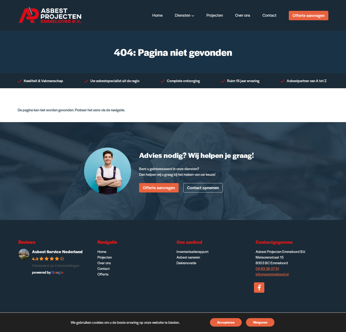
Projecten (104, 257)
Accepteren (226, 322)
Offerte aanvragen (309, 15)
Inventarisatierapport (193, 251)
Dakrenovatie (186, 262)
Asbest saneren (188, 257)
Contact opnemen (203, 187)
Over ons (104, 262)
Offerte (103, 274)
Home (101, 251)
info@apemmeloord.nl (272, 274)
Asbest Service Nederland (57, 251)
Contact (103, 268)
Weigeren (260, 322)
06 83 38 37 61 (267, 268)
